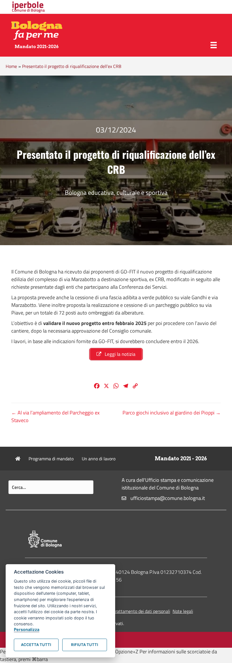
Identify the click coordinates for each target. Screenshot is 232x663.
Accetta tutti (36, 644)
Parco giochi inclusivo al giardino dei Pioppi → (172, 412)
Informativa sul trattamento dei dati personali (127, 611)
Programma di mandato (51, 458)
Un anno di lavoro (98, 458)
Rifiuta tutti (84, 644)
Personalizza (26, 629)
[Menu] (214, 45)
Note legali (183, 611)
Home (11, 66)
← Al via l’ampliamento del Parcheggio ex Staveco (55, 416)
